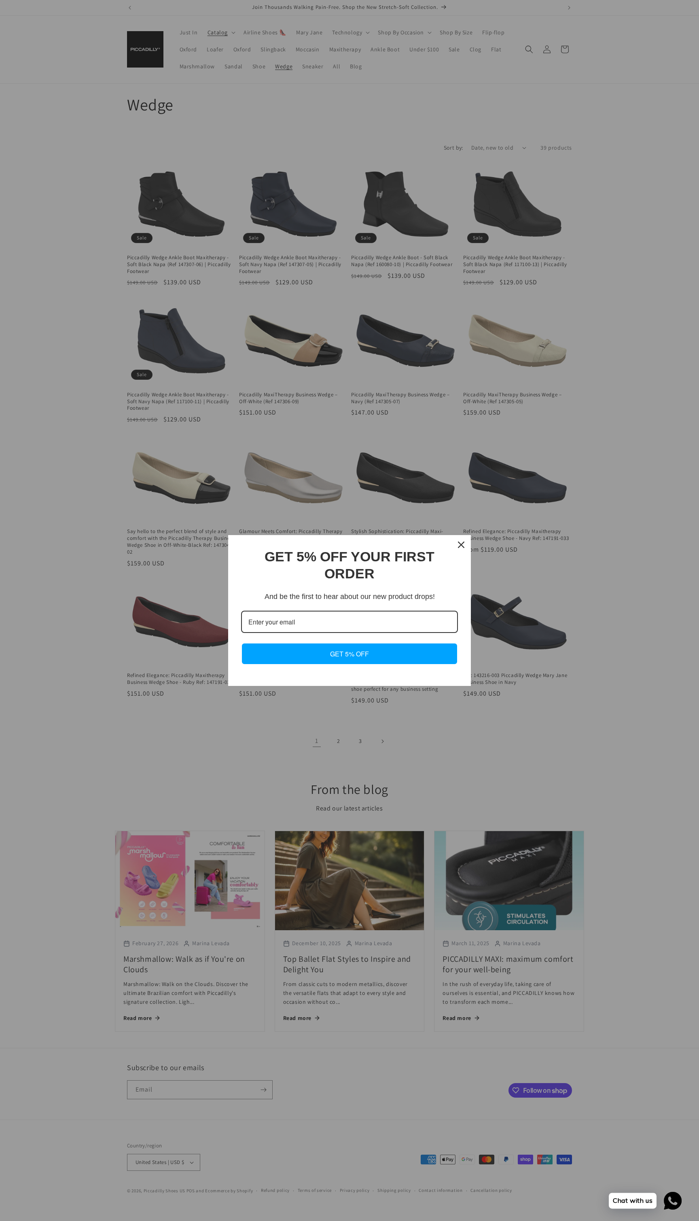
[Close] (461, 544)
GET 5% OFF (349, 653)
